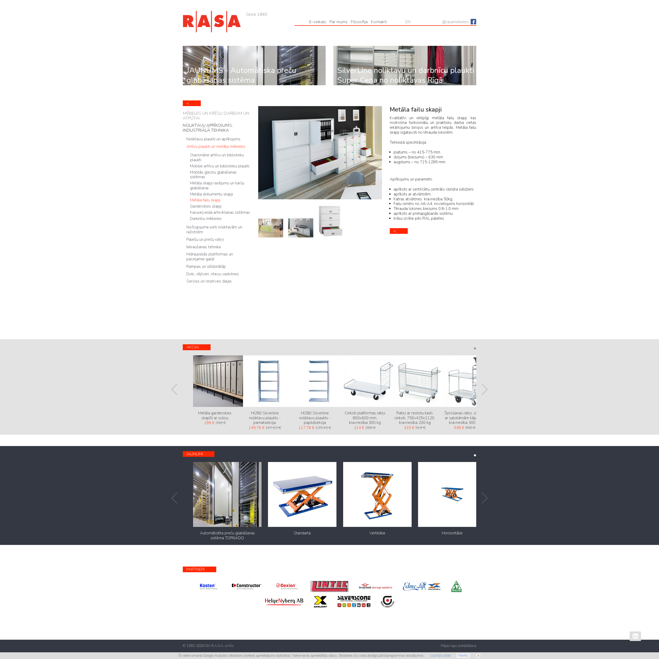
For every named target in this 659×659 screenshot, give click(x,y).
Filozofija (359, 22)
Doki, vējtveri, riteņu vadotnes (212, 274)
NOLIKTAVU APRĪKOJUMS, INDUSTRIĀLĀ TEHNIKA (208, 127)
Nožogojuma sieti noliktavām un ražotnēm (214, 229)
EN (408, 22)
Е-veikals (317, 22)
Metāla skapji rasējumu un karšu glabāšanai (217, 186)
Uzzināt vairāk (440, 655)
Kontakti (379, 22)
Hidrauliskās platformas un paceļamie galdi (209, 256)
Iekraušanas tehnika (203, 247)
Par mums (339, 22)
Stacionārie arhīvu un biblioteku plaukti (217, 157)
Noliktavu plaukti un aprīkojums (213, 139)
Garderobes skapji (205, 206)
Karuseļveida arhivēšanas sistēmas (220, 212)
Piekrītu (463, 655)
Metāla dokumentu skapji (211, 194)
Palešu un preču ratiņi (205, 239)
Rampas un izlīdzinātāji (206, 266)
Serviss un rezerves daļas (209, 281)
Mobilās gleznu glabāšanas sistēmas (213, 175)
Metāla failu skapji (205, 200)
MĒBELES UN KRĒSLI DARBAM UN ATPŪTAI (216, 115)
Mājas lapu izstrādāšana (458, 646)
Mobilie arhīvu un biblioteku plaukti (219, 166)
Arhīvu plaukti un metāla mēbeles (215, 146)
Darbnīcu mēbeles (206, 218)
